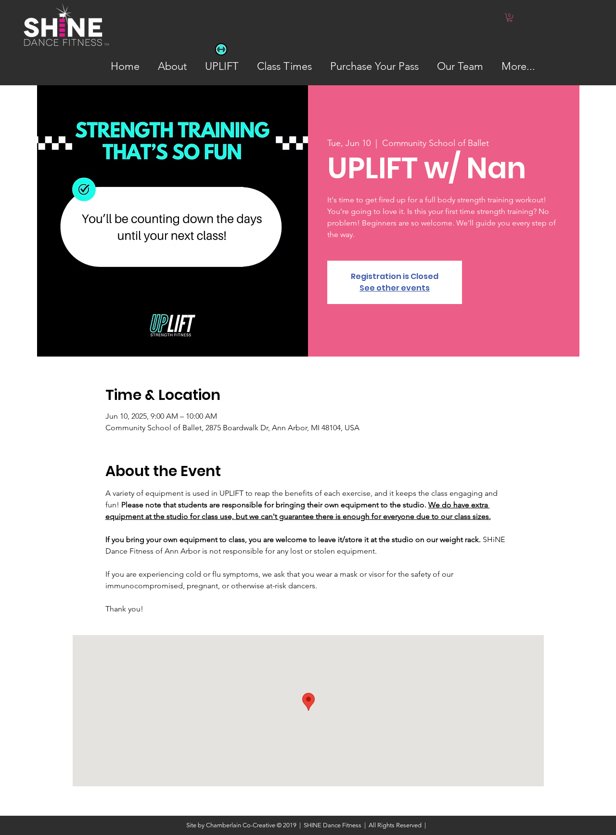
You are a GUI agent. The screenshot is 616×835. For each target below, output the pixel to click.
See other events (394, 287)
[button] (509, 17)
